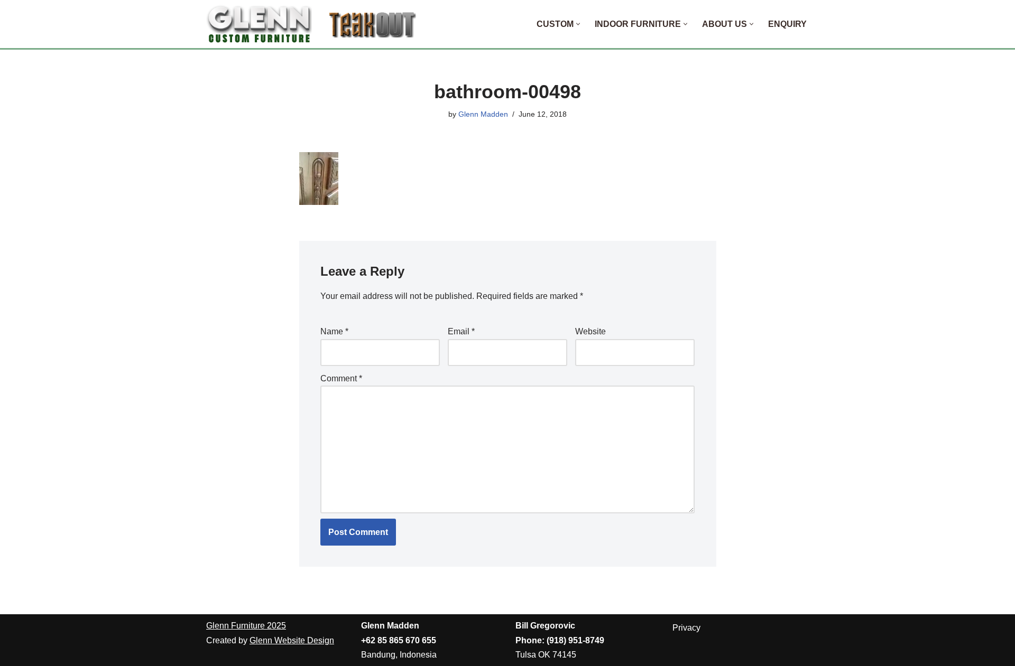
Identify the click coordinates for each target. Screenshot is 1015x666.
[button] (578, 24)
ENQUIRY (787, 24)
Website (590, 331)
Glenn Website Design (292, 640)
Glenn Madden (483, 114)
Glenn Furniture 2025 (246, 625)
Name (334, 331)
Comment (341, 378)
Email (461, 331)
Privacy (686, 627)
